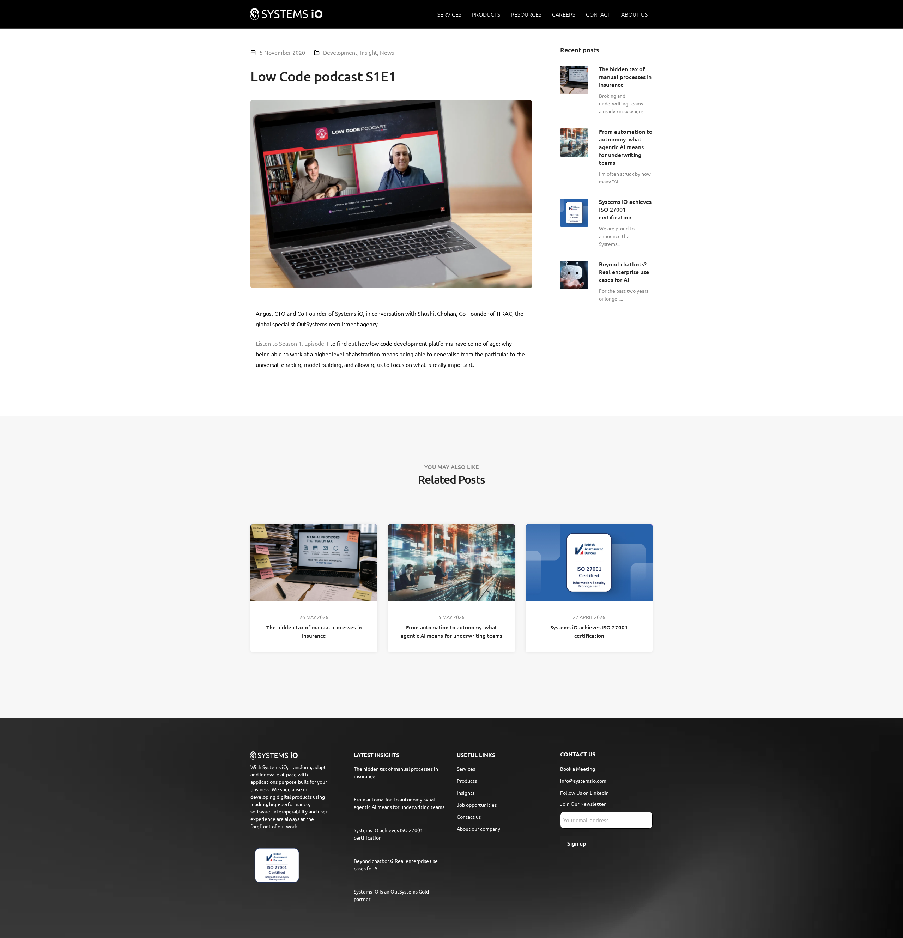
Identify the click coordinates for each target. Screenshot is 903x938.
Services (449, 14)
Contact (598, 14)
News (387, 52)
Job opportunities (477, 804)
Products (486, 14)
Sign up (576, 843)
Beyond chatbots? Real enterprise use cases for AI (396, 864)
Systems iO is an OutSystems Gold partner (391, 895)
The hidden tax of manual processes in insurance (314, 631)
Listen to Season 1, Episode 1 (292, 343)
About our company (478, 828)
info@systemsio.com (583, 780)
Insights (465, 792)
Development (340, 52)
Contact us (469, 816)
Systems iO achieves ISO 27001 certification (589, 631)
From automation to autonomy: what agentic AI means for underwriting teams (451, 631)
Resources (526, 14)
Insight (368, 52)
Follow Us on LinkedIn (584, 792)
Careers (563, 14)
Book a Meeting (577, 768)
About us (634, 14)
